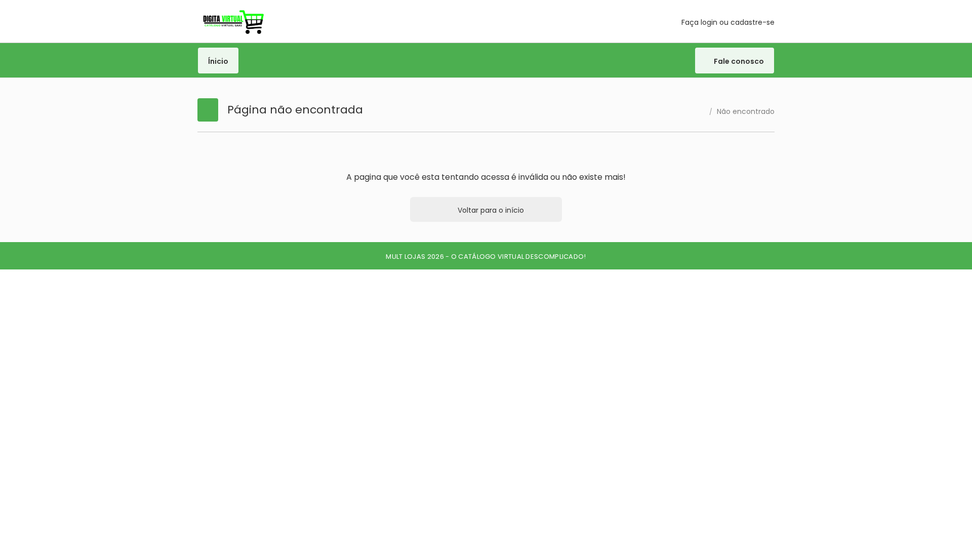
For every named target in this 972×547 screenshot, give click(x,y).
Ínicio (218, 61)
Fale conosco (738, 61)
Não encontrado (746, 111)
